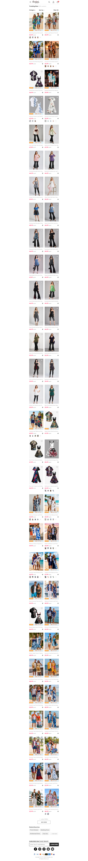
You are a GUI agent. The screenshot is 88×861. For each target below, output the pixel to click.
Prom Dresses (34, 830)
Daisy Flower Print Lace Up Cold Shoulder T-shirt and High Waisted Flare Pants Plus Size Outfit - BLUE (52, 223)
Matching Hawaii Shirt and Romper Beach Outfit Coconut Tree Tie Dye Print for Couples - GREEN (36, 33)
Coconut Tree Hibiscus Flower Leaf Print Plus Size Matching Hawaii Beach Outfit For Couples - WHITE (52, 515)
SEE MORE (44, 822)
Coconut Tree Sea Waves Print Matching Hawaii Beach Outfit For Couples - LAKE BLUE (52, 653)
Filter (55, 10)
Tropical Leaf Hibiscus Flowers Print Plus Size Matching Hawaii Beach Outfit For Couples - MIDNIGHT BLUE (52, 572)
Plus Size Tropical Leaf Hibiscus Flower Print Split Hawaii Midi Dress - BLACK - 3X (36, 486)
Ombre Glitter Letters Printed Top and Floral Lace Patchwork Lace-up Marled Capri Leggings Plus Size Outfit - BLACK (52, 327)
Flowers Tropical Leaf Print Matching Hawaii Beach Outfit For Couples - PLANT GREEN (36, 809)
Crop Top (45, 833)
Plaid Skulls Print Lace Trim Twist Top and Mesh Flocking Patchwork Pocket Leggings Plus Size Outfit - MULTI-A (36, 275)
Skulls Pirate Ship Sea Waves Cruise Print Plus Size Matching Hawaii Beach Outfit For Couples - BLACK (52, 431)
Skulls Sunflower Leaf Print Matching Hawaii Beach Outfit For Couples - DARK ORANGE (52, 543)
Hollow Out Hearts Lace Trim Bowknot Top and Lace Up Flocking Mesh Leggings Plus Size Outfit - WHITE (36, 405)
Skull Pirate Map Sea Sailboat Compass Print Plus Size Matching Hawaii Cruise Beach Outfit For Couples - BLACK (36, 460)
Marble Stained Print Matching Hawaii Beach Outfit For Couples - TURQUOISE (52, 90)
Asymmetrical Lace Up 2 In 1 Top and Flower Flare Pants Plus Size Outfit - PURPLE (52, 353)
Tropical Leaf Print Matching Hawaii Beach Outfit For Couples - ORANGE (52, 679)
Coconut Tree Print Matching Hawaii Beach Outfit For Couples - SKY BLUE (52, 757)
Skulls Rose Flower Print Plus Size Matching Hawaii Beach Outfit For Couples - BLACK (36, 90)
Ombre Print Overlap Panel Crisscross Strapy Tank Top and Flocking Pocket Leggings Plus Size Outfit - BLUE (36, 197)
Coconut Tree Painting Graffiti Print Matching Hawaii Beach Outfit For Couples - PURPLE (36, 757)
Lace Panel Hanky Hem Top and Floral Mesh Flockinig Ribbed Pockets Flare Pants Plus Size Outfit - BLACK (36, 301)
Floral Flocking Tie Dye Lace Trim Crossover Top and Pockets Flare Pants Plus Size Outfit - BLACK (52, 275)
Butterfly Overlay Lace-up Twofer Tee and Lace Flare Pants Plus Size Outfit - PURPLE (52, 171)
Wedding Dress (45, 830)
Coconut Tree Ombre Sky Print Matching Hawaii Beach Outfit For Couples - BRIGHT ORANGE (36, 731)
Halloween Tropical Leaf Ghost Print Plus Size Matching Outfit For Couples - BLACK (52, 486)
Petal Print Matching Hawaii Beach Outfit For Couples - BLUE (36, 783)
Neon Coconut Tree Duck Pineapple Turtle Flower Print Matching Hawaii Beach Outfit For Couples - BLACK (36, 601)
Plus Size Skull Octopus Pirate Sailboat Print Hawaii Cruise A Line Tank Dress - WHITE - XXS (52, 460)
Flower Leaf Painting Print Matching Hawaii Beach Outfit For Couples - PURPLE (52, 809)
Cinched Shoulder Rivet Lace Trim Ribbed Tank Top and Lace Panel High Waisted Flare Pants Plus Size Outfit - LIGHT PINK (36, 171)
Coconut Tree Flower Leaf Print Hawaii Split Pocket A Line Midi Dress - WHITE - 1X (52, 116)
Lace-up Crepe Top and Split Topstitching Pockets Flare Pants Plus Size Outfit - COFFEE (36, 145)
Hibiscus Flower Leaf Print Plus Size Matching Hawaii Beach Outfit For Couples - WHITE (36, 116)
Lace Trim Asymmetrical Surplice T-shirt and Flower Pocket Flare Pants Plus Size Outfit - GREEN (36, 353)
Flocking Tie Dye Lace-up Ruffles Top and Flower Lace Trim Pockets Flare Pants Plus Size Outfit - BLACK (52, 249)
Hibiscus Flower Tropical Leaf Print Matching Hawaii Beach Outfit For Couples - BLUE (36, 543)
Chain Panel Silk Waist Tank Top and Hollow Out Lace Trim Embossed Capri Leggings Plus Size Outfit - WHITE (52, 197)
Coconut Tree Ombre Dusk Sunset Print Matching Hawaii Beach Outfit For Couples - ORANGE (52, 61)
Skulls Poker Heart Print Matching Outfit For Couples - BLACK (36, 627)
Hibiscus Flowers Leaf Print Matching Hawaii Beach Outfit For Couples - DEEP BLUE (36, 515)
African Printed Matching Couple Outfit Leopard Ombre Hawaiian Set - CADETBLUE (52, 627)
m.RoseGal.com (37, 2)
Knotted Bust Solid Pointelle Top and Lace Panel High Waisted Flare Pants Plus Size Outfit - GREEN (52, 301)
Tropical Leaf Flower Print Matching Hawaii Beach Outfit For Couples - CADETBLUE (52, 731)
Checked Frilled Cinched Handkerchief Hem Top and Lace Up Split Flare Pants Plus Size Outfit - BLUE (36, 249)
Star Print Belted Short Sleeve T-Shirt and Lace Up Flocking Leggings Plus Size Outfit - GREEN (52, 405)
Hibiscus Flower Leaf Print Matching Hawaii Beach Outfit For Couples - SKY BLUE (52, 783)
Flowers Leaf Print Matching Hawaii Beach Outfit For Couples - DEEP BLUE (36, 705)
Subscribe (54, 844)
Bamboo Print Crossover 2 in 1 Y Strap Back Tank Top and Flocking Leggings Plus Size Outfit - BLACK (52, 379)
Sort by (41, 10)
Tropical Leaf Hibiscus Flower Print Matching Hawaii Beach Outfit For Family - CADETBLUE (36, 431)
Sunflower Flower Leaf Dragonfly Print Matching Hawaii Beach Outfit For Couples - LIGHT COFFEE (36, 679)
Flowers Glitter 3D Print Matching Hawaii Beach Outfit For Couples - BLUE (52, 705)
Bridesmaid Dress (35, 833)
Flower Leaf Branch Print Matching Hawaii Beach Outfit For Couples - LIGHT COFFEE (52, 33)
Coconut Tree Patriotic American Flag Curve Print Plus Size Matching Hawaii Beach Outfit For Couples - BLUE (36, 572)
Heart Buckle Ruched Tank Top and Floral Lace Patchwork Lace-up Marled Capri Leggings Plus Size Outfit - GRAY (36, 327)
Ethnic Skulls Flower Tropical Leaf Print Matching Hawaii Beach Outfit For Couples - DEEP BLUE (36, 653)
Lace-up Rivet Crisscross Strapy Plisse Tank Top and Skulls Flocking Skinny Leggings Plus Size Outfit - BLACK (36, 379)
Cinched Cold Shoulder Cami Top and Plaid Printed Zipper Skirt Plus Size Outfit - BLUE (36, 223)
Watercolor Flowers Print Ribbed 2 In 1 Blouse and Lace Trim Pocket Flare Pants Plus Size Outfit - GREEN (52, 145)
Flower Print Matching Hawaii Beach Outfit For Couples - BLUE (36, 61)
